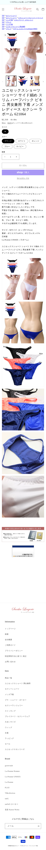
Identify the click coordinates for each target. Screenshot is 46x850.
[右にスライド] (43, 81)
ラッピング (9, 738)
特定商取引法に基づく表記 (15, 656)
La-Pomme (9, 782)
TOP (3, 16)
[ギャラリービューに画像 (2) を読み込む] (23, 81)
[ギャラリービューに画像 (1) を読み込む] (11, 81)
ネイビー (20, 146)
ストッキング (10, 711)
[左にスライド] (2, 81)
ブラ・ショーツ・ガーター (15, 700)
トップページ (10, 629)
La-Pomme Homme (12, 771)
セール (7, 744)
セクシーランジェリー (14, 705)
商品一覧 (8, 678)
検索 (6, 634)
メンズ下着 (9, 20)
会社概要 (8, 640)
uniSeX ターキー (11, 804)
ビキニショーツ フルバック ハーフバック (30, 18)
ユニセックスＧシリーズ (15, 749)
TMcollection (10, 793)
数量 (3, 152)
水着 (6, 733)
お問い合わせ (10, 662)
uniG (7, 799)
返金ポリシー (16, 845)
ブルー (7, 146)
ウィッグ (8, 727)
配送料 (10, 123)
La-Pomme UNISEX (13, 777)
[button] (3, 9)
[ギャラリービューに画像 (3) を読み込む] (34, 81)
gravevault (9, 766)
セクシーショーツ (11, 16)
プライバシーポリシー (14, 651)
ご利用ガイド (10, 645)
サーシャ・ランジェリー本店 (31, 845)
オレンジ (35, 141)
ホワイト (22, 141)
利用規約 (10, 845)
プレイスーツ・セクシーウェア (17, 716)
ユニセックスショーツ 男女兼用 (15, 26)
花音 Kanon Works (12, 810)
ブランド (8, 22)
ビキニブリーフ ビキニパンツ (23, 20)
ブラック (8, 141)
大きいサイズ (10, 722)
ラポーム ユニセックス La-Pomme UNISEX (25, 29)
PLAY (7, 788)
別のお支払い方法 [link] (23, 178)
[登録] (38, 826)
